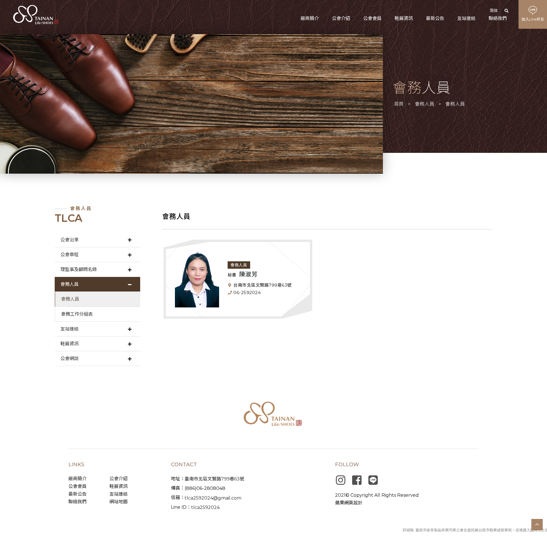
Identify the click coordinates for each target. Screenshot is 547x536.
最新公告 (77, 494)
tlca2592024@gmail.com (213, 498)
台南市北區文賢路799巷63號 (262, 285)
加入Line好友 (533, 19)
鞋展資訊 (69, 343)
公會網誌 (69, 358)
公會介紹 (118, 478)
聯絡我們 (77, 501)
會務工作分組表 (77, 314)
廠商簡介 (77, 478)
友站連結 (69, 329)
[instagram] (340, 480)
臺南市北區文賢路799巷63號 (214, 479)
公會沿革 (69, 240)
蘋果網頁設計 (348, 503)
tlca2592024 (205, 507)
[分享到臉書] (356, 480)
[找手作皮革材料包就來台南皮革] (191, 104)
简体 (494, 10)
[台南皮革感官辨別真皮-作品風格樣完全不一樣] (35, 14)
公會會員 (77, 486)
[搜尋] (508, 10)
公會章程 (69, 254)
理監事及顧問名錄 (78, 269)
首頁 (399, 104)
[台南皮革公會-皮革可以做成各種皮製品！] (273, 415)
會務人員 (424, 104)
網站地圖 (118, 501)
